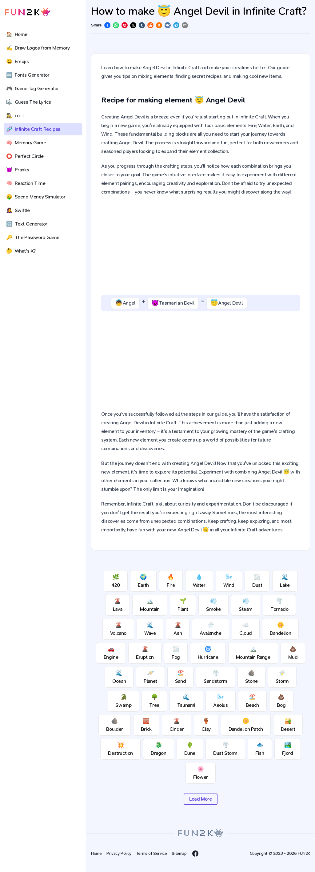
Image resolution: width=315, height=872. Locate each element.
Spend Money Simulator (35, 197)
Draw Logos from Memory (38, 48)
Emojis (17, 61)
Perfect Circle (25, 156)
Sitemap (179, 853)
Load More (200, 799)
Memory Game (26, 143)
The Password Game (32, 237)
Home (16, 34)
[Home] (27, 12)
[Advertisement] (200, 245)
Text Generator (26, 224)
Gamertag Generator (32, 88)
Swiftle (18, 210)
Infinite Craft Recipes (33, 129)
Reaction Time (25, 183)
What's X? (21, 251)
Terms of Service (151, 853)
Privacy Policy (118, 853)
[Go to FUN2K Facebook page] (195, 853)
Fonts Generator (28, 75)
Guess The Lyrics (28, 102)
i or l (14, 115)
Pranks (17, 170)
